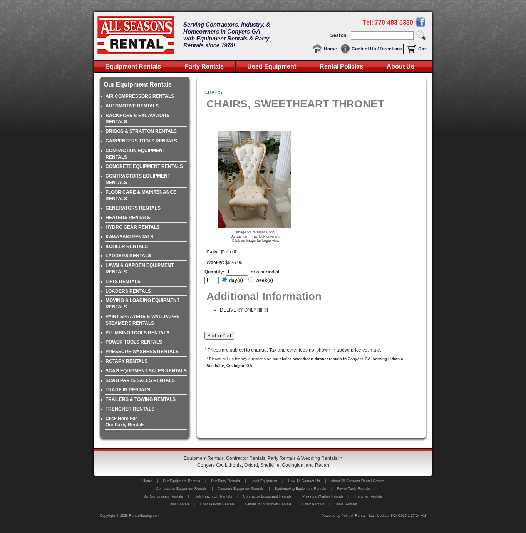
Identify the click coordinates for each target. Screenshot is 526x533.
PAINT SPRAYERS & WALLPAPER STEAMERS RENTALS (143, 320)
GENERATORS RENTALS (133, 208)
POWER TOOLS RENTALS (134, 342)
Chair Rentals (313, 504)
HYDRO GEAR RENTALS (133, 227)
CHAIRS (213, 92)
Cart (423, 49)
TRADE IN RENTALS (128, 389)
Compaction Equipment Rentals (181, 489)
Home (330, 49)
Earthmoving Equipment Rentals (300, 489)
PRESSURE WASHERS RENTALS (142, 351)
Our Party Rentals (225, 481)
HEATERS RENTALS (128, 217)
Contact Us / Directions (377, 49)
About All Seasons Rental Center (357, 481)
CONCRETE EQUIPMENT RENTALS (144, 166)
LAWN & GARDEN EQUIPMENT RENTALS (140, 269)
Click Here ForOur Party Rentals (125, 422)
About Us (400, 66)
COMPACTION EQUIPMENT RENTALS (135, 154)
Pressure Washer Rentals (322, 496)
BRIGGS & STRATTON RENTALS (141, 131)
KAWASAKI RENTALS (129, 237)
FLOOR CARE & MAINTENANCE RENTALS (141, 195)
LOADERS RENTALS (128, 291)
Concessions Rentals (217, 504)
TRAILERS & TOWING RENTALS (141, 399)
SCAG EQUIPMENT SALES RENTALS (146, 371)
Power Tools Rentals (353, 489)
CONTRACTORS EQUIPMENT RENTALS (138, 179)
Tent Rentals (179, 504)
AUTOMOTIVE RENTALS (132, 106)
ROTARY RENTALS (126, 361)
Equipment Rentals (133, 66)
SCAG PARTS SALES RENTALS (140, 380)
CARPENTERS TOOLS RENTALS (141, 141)
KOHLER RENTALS (127, 246)
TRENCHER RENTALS (130, 409)
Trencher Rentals (368, 496)
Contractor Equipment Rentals (267, 496)
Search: (340, 35)
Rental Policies (341, 66)
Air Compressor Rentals (163, 496)
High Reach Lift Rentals (213, 496)
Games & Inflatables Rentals (268, 504)
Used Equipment (271, 66)
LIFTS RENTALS (123, 281)
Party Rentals (204, 66)
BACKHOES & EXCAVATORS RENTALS (137, 119)
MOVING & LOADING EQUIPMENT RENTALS (142, 304)
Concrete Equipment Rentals (241, 489)
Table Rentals (346, 504)
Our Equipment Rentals (181, 481)
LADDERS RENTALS (128, 255)
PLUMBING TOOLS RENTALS (137, 332)
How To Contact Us (304, 481)
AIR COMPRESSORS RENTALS (140, 96)
